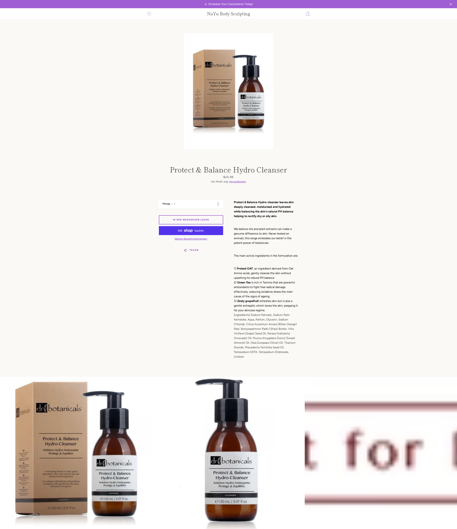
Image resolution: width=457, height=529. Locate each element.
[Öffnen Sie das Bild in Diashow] (228, 91)
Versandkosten (237, 181)
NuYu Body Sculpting (228, 13)
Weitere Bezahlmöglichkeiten (191, 238)
